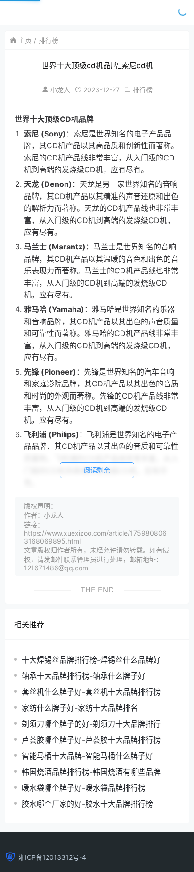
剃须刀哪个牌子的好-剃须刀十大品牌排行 (91, 723)
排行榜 (48, 40)
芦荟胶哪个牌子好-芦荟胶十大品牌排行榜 (91, 739)
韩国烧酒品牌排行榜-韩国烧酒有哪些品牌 (91, 771)
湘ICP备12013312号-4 (52, 857)
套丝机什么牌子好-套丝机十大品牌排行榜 (91, 691)
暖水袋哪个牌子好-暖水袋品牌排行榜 (84, 787)
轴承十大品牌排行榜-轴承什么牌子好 (84, 675)
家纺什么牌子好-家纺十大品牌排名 (80, 707)
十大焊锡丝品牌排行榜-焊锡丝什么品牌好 (91, 659)
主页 (25, 40)
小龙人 (60, 90)
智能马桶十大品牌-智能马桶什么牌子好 (87, 755)
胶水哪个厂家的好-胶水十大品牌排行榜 (87, 803)
